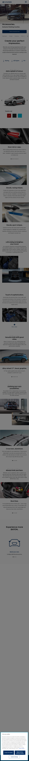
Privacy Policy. (22, 748)
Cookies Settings (14, 756)
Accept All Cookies (9, 752)
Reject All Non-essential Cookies (20, 753)
